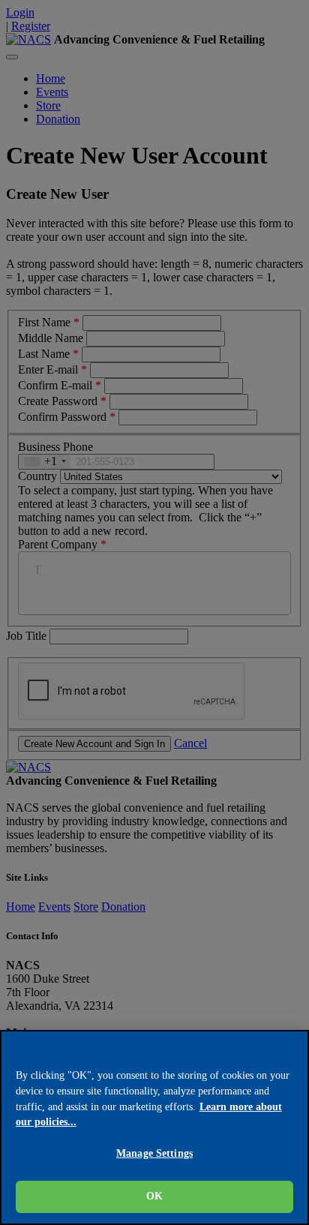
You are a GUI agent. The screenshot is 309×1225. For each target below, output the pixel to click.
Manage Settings (154, 1153)
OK (154, 1196)
